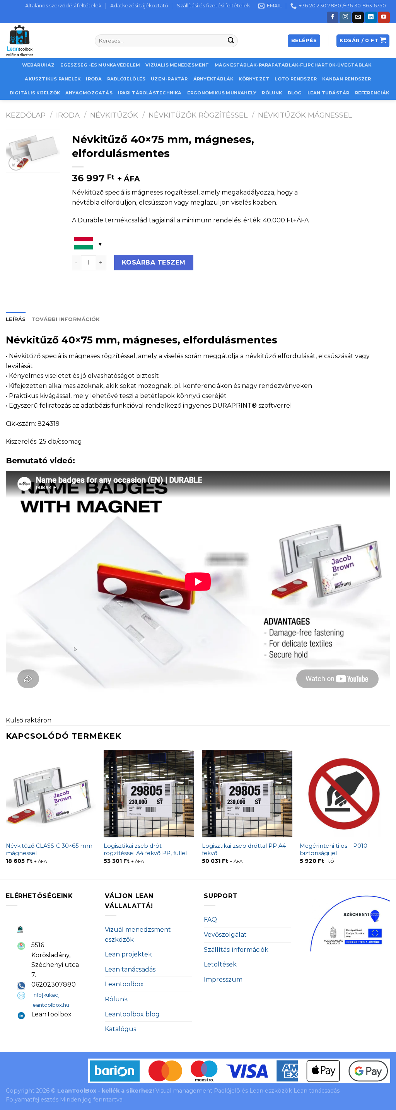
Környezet (254, 79)
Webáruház (38, 65)
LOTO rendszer (296, 79)
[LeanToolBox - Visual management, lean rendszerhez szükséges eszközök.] (44, 40)
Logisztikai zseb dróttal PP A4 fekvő (244, 849)
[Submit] (230, 41)
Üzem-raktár (169, 79)
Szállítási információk (236, 949)
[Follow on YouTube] (383, 17)
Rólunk (272, 93)
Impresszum (223, 979)
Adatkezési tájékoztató (139, 6)
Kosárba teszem (154, 262)
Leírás (16, 319)
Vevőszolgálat (225, 934)
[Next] (390, 814)
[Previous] (6, 814)
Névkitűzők (114, 115)
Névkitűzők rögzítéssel (198, 115)
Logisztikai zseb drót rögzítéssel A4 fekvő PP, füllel (145, 849)
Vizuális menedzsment (177, 65)
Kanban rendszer (346, 79)
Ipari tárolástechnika (150, 93)
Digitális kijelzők (35, 93)
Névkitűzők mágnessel (305, 115)
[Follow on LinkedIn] (371, 17)
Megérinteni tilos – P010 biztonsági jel (333, 849)
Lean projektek (128, 954)
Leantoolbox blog (132, 1014)
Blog (295, 93)
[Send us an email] (358, 17)
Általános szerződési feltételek (63, 6)
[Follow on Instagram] (345, 17)
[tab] (16, 319)
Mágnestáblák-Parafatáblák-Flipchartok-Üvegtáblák (293, 65)
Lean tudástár (328, 93)
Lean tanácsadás (130, 969)
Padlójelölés (126, 79)
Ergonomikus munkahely (222, 93)
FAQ (210, 919)
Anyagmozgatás (89, 93)
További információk (65, 319)
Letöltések (220, 964)
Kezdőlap (26, 115)
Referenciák (372, 93)
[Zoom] (16, 163)
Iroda (94, 79)
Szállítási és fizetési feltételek (213, 6)
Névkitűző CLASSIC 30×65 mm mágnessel (49, 849)
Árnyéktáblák (213, 79)
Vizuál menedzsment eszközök (138, 934)
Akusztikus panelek (52, 79)
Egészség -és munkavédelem (100, 65)
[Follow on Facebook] (332, 17)
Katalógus (120, 1029)
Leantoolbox (124, 984)
